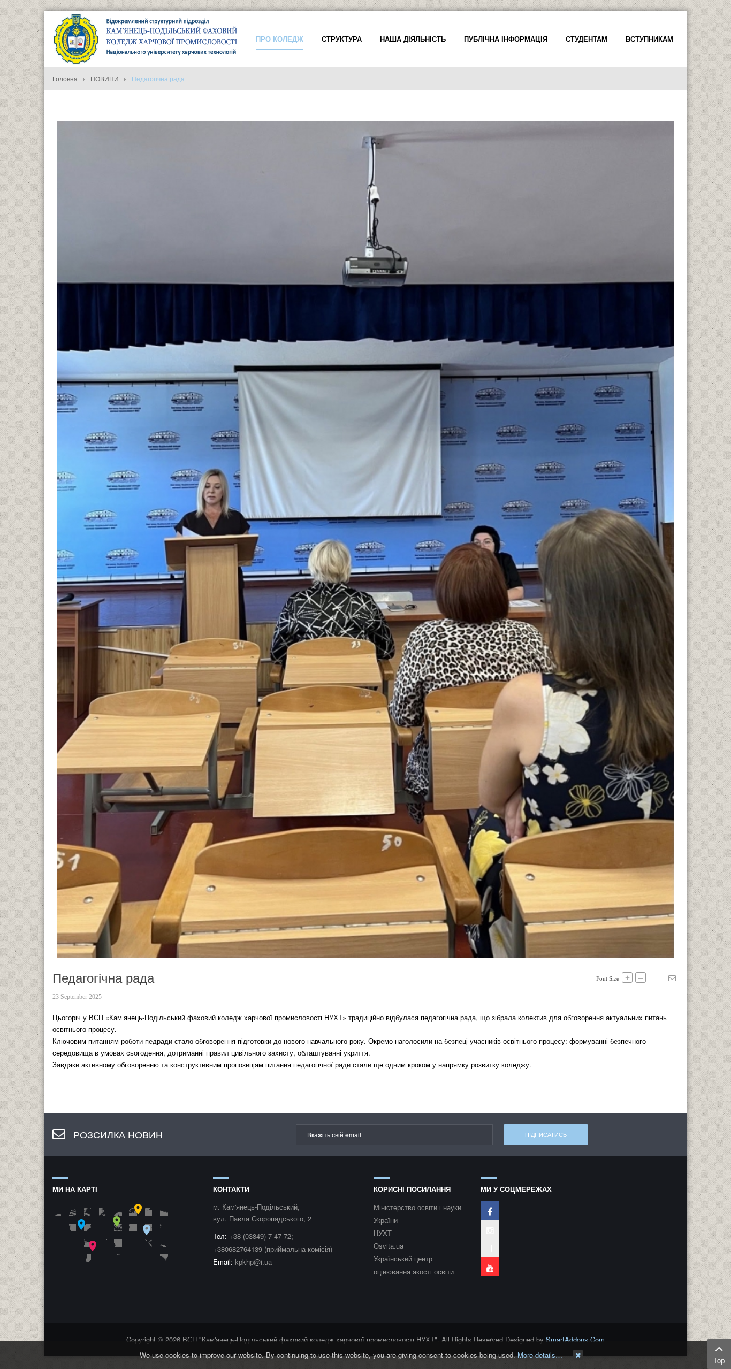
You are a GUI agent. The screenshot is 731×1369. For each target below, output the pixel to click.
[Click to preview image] (365, 538)
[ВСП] (146, 38)
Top (719, 1360)
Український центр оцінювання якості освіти (414, 1264)
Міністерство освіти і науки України (417, 1213)
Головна (65, 78)
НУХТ (383, 1233)
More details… (539, 1355)
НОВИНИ (104, 78)
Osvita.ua (388, 1246)
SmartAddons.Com (575, 1339)
